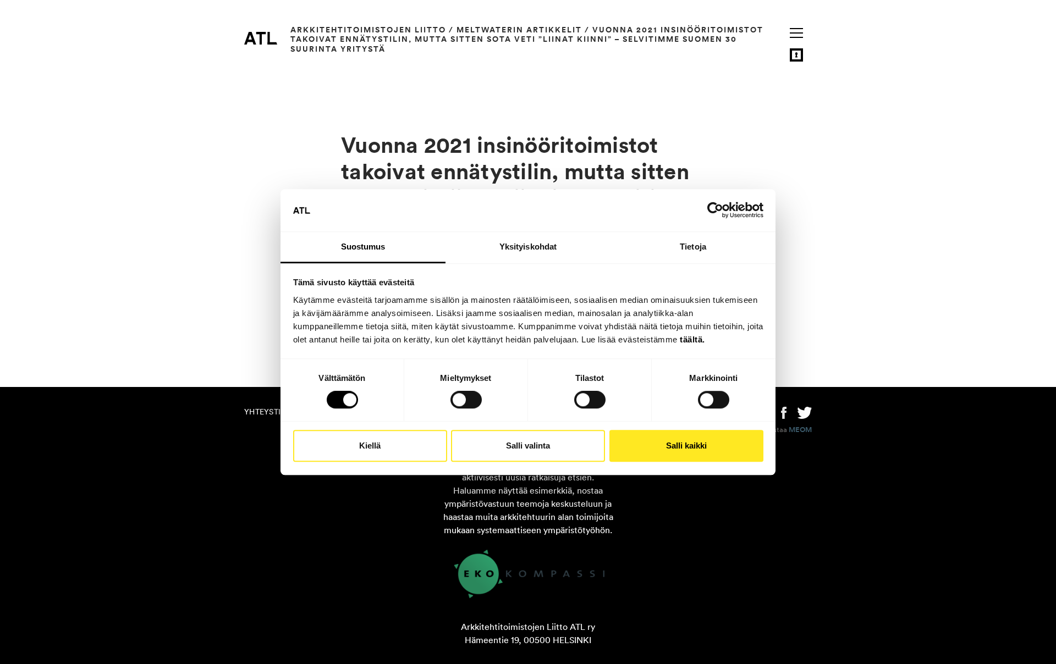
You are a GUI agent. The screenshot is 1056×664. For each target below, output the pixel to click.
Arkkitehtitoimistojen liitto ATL (260, 38)
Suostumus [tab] (363, 246)
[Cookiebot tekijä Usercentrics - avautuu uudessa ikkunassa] (715, 210)
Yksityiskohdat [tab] (528, 246)
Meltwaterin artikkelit (519, 29)
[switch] (466, 399)
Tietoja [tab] (693, 246)
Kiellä (370, 445)
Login (796, 55)
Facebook (784, 412)
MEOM (800, 430)
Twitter (805, 412)
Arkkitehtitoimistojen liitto (368, 29)
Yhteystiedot (272, 412)
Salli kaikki (686, 445)
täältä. (692, 339)
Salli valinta (528, 445)
